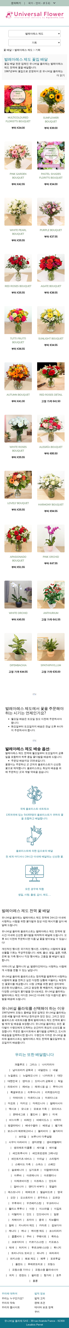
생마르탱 (37, 1142)
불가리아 (58, 1131)
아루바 (18, 1175)
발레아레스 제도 (24, 50)
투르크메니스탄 (40, 1247)
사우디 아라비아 (18, 1142)
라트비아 (13, 1086)
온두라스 (43, 1197)
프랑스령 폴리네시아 (46, 1269)
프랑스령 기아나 (21, 1269)
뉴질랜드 (13, 1075)
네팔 (55, 1070)
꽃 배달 (8, 50)
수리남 (40, 1159)
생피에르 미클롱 (23, 1147)
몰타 (45, 1114)
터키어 (23, 1247)
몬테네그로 (19, 1114)
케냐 (23, 1231)
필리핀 (35, 1275)
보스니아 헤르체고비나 (20, 1131)
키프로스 (54, 1242)
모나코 (25, 1109)
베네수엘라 (31, 1125)
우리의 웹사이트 (11, 1307)
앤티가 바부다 (36, 1186)
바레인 (27, 1120)
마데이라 (18, 1098)
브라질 (22, 1136)
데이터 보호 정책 (43, 1307)
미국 (55, 1114)
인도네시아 (42, 1214)
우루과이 (17, 1203)
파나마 (40, 1253)
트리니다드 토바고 (21, 1253)
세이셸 (40, 1147)
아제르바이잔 (21, 1181)
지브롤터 (54, 1220)
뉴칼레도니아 (30, 1075)
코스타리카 (55, 1231)
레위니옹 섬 (41, 1086)
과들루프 (20, 1064)
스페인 (51, 1164)
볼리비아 (43, 1131)
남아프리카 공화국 (23, 1070)
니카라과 (48, 1075)
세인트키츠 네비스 (21, 1159)
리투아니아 (34, 1092)
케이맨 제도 (37, 1231)
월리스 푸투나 (16, 1208)
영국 (60, 1192)
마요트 (11, 1103)
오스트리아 (26, 1197)
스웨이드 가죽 (23, 1164)
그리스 (33, 1064)
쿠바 (29, 1236)
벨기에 (58, 1125)
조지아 (30, 1220)
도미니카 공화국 (44, 1081)
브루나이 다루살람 (41, 1136)
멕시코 (12, 1109)
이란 (31, 1208)
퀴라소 (55, 1236)
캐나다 (12, 1231)
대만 (60, 1075)
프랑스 (51, 1264)
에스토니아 (14, 1192)
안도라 (52, 1181)
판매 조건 (39, 1303)
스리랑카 (54, 1159)
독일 (60, 1081)
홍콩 (35, 1281)
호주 (58, 1275)
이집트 (58, 1208)
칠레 (11, 1225)
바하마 (57, 1120)
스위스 (39, 1164)
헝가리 (47, 1275)
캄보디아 (57, 1225)
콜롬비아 (17, 1236)
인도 (29, 1214)
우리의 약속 (8, 1303)
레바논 (26, 1086)
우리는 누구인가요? (12, 1298)
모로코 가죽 (40, 1109)
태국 (11, 1247)
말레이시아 (56, 1103)
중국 (41, 1220)
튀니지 (57, 1247)
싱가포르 (34, 1170)
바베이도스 (42, 1120)
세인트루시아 (20, 1153)
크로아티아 (18, 1242)
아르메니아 (33, 1175)
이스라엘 (44, 1208)
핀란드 (23, 1275)
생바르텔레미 (54, 1142)
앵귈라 (53, 1186)
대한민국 (13, 1081)
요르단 (56, 1197)
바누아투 (14, 1120)
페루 (43, 1258)
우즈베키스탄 (34, 1203)
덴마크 (26, 1081)
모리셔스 (57, 1109)
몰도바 (34, 1114)
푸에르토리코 (35, 1264)
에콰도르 (30, 1192)
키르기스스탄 (36, 1242)
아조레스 (39, 1181)
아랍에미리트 (51, 1170)
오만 (12, 1197)
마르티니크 (34, 1098)
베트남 (46, 1125)
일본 (56, 1214)
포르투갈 (55, 1258)
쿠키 (36, 1312)
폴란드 (19, 1264)
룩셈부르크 (16, 1092)
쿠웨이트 (41, 1236)
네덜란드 (43, 1070)
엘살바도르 (46, 1192)
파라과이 (54, 1253)
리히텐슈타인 (52, 1092)
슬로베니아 (18, 1170)
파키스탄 (15, 1258)
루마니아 (58, 1086)
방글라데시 (14, 1125)
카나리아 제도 (26, 1225)
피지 (11, 1275)
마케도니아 (39, 1103)
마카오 (24, 1103)
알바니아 (19, 1186)
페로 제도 (30, 1258)
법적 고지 (39, 1298)
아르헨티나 (50, 1175)
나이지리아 (48, 1064)
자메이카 (17, 1220)
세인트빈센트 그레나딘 (45, 1153)
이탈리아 (17, 1214)
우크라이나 (52, 1203)
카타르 (43, 1225)
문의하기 (16, 3)
